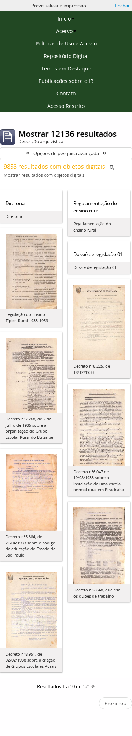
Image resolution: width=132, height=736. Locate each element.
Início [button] (64, 18)
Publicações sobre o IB (66, 80)
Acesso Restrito (66, 105)
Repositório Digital (66, 55)
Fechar (122, 5)
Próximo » (115, 703)
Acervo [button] (64, 31)
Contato (66, 93)
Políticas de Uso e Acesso (66, 43)
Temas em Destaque (66, 68)
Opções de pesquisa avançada (66, 153)
